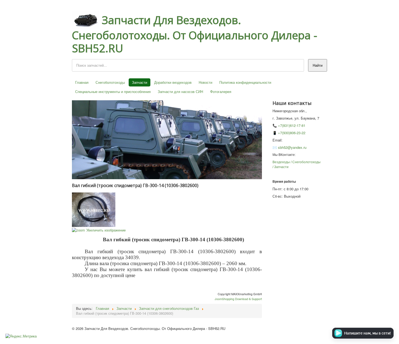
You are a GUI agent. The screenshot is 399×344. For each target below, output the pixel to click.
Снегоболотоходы (110, 82)
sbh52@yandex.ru (292, 147)
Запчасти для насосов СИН (180, 91)
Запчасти (139, 82)
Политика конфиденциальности (245, 82)
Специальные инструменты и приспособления (113, 91)
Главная (81, 82)
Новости (205, 82)
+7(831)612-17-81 (291, 125)
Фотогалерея (220, 91)
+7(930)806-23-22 (291, 132)
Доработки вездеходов (173, 82)
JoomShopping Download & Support (238, 299)
